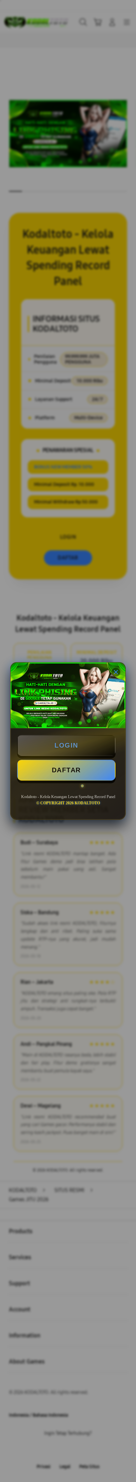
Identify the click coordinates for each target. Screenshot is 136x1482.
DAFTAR (66, 770)
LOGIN (66, 745)
